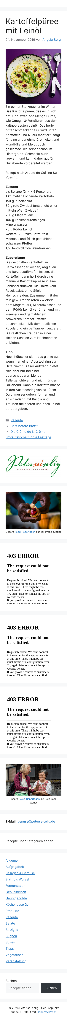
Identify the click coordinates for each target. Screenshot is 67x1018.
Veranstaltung (16, 961)
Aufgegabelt (15, 867)
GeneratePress (47, 1012)
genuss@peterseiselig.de (36, 821)
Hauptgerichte (16, 898)
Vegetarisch (14, 955)
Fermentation (15, 886)
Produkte (12, 911)
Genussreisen (16, 892)
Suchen (11, 981)
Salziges (12, 930)
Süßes (10, 942)
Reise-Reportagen (29, 798)
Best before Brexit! (25, 426)
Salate (10, 923)
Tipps (10, 948)
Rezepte (17, 420)
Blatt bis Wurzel (17, 879)
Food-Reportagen (25, 531)
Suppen (11, 936)
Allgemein (13, 860)
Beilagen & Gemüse (20, 873)
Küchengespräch (18, 904)
